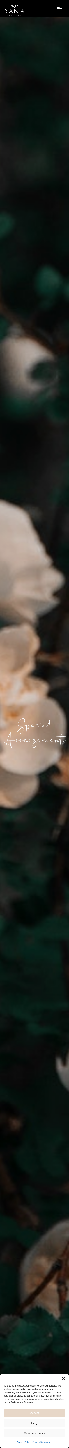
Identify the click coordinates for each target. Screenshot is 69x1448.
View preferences (34, 1433)
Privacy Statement (41, 1442)
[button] (63, 1378)
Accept (34, 1412)
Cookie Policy (24, 1442)
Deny (34, 1423)
